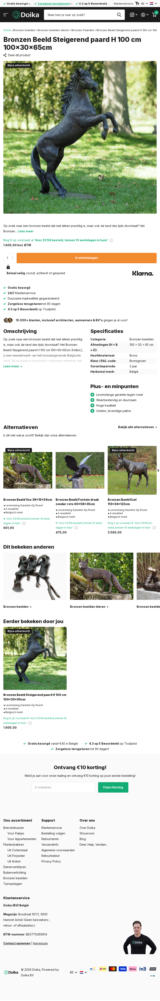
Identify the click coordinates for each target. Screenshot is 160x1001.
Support (48, 820)
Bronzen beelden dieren (53, 30)
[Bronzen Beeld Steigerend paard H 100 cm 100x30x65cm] (35, 658)
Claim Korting (113, 787)
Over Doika (87, 827)
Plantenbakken (13, 844)
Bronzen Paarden (82, 30)
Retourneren (50, 839)
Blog (83, 839)
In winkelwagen (86, 257)
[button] (13, 254)
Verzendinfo (50, 844)
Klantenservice (123, 3)
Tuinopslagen (12, 883)
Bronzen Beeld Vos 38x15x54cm (27, 499)
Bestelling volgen (53, 833)
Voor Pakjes (16, 833)
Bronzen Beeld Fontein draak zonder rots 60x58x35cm (77, 502)
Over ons (87, 820)
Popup (111, 240)
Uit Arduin (14, 861)
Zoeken (119, 15)
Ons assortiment (17, 820)
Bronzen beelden (24, 30)
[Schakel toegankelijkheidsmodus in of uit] (137, 3)
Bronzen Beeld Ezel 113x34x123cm (122, 502)
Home (7, 30)
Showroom (87, 833)
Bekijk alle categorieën (5, 15)
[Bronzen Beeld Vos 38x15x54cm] (27, 470)
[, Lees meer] (134, 14)
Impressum (40, 943)
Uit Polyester (16, 855)
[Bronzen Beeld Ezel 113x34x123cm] (132, 470)
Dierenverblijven (14, 867)
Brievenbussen (13, 827)
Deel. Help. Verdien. (93, 844)
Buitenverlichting (14, 872)
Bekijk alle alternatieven (136, 427)
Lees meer (26, 231)
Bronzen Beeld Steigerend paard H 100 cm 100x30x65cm (34, 697)
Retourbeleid (50, 855)
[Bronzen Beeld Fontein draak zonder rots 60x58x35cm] (80, 470)
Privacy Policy (51, 861)
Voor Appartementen (22, 839)
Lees (11, 366)
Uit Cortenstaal (18, 850)
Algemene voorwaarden (58, 850)
